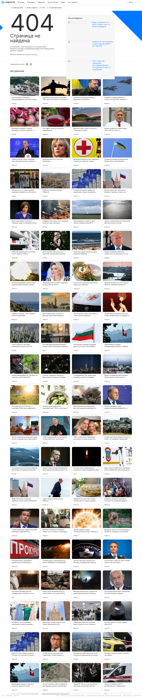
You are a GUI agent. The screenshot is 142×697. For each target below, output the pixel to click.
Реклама (16, 695)
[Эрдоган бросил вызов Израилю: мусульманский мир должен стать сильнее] (55, 461)
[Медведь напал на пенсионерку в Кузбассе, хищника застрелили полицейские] (117, 523)
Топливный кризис (55, 7)
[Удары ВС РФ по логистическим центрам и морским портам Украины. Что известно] (86, 677)
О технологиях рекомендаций (76, 695)
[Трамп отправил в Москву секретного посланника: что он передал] (117, 245)
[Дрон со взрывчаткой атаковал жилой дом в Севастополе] (117, 368)
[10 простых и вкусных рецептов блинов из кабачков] (86, 276)
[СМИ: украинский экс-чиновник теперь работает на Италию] (55, 430)
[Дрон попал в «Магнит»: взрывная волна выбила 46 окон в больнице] (117, 461)
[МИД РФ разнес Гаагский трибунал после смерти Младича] (24, 492)
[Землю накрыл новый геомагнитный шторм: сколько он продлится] (86, 523)
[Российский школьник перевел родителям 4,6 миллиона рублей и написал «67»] (55, 337)
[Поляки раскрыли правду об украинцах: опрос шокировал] (86, 183)
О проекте (64, 695)
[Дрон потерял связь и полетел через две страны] (86, 121)
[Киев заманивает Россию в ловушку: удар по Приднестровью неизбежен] (24, 214)
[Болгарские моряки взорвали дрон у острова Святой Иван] (86, 337)
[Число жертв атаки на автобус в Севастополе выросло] (86, 307)
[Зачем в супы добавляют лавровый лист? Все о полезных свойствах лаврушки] (55, 399)
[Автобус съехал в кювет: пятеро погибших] (117, 646)
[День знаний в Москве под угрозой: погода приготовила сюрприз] (55, 245)
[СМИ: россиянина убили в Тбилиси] (55, 183)
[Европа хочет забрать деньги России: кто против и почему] (24, 646)
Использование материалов (113, 695)
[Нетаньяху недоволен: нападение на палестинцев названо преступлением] (117, 584)
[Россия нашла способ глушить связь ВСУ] (117, 615)
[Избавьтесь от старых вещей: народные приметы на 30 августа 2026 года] (24, 183)
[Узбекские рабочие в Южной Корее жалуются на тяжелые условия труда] (86, 615)
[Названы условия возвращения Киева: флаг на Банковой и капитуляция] (117, 152)
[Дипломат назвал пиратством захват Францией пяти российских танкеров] (55, 615)
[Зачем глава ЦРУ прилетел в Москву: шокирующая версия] (86, 554)
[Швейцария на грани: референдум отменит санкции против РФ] (117, 337)
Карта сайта (136, 695)
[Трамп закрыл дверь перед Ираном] (55, 492)
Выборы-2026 (18, 7)
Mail (3, 695)
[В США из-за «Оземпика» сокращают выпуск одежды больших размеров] (24, 615)
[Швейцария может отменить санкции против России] (24, 677)
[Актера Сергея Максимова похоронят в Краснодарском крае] (86, 461)
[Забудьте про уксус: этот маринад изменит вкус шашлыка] (55, 214)
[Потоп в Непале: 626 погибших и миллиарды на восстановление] (55, 677)
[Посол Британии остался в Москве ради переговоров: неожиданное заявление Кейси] (55, 307)
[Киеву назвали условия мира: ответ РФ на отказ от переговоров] (117, 121)
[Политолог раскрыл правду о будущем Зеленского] (86, 91)
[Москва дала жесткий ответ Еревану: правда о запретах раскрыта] (117, 183)
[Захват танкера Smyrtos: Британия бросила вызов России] (117, 214)
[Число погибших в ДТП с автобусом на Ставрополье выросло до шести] (117, 677)
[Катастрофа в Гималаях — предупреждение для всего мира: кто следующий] (24, 91)
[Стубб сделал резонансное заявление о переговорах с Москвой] (55, 646)
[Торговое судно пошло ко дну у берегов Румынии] (86, 245)
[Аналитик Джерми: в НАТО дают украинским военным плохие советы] (24, 276)
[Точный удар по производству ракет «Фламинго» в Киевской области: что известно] (55, 554)
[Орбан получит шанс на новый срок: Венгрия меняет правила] (24, 152)
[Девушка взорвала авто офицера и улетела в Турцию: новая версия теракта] (86, 152)
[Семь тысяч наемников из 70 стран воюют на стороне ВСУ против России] (55, 584)
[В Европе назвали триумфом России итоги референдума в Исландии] (117, 492)
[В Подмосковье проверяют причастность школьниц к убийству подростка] (24, 554)
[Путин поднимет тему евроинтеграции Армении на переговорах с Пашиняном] (117, 399)
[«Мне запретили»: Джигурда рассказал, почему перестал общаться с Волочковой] (86, 430)
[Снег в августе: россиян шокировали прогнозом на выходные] (24, 337)
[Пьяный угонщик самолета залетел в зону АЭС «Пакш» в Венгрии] (117, 91)
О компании (9, 695)
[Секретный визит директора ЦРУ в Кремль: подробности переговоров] (24, 523)
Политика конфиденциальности (95, 695)
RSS (58, 695)
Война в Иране (32, 7)
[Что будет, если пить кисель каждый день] (55, 121)
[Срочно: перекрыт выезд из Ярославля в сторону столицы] (55, 368)
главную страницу (31, 54)
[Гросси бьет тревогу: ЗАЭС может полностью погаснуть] (117, 554)
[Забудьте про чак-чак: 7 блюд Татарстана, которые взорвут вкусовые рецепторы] (86, 492)
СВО (43, 7)
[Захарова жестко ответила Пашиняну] (55, 152)
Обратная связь (127, 695)
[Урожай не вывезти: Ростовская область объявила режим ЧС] (117, 276)
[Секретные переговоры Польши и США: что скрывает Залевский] (117, 430)
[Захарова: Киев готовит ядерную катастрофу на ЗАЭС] (55, 276)
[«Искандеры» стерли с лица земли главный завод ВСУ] (86, 214)
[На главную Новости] (9, 2)
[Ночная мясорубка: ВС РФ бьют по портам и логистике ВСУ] (24, 368)
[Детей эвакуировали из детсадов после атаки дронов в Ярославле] (24, 430)
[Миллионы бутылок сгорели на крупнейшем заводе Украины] (86, 584)
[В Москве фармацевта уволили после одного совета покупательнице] (24, 245)
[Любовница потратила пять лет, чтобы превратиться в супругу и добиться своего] (117, 307)
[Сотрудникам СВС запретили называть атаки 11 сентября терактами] (86, 368)
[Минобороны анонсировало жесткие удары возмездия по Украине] (86, 399)
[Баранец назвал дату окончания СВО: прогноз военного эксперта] (55, 91)
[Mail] (3, 2)
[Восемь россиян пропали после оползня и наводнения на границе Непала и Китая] (86, 646)
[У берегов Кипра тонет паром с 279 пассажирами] (24, 307)
